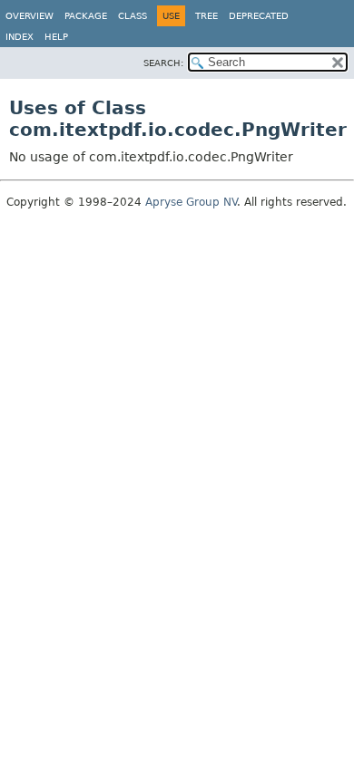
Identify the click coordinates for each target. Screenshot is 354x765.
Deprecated (259, 16)
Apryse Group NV (191, 202)
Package (85, 16)
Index (19, 37)
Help (56, 37)
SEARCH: (163, 63)
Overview (29, 16)
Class (132, 16)
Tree (206, 16)
